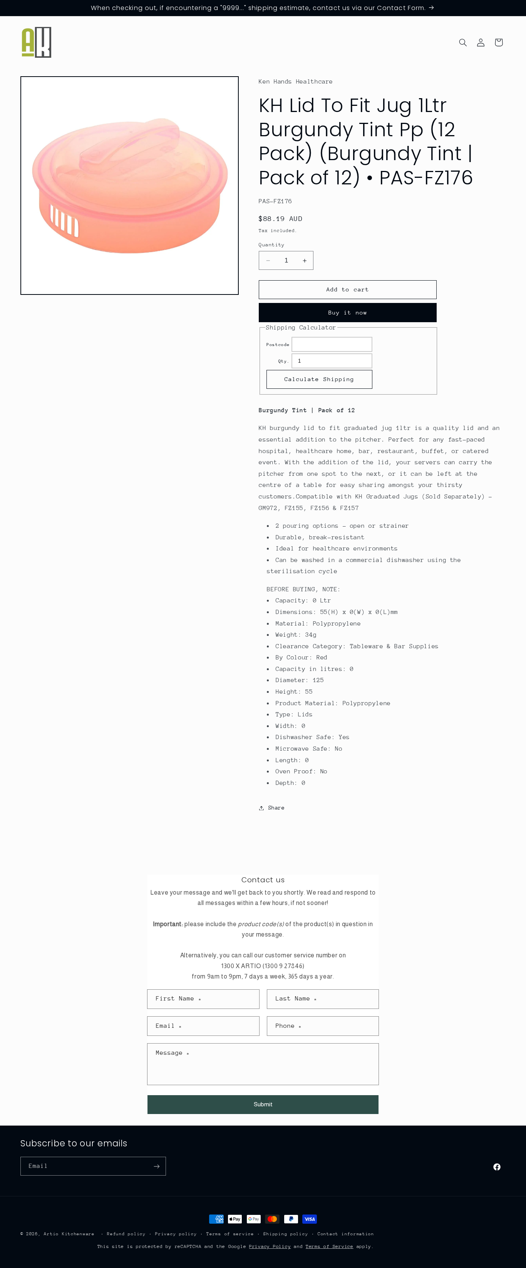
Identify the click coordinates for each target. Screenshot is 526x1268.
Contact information (346, 1233)
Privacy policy (176, 1233)
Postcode (278, 344)
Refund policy (126, 1233)
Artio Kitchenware (69, 1233)
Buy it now (347, 312)
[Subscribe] (156, 1166)
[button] (463, 42)
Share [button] (276, 808)
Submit (263, 1104)
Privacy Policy (270, 1246)
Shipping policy (285, 1233)
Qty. (284, 361)
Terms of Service (329, 1246)
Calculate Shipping (319, 379)
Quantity (272, 245)
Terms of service (230, 1233)
